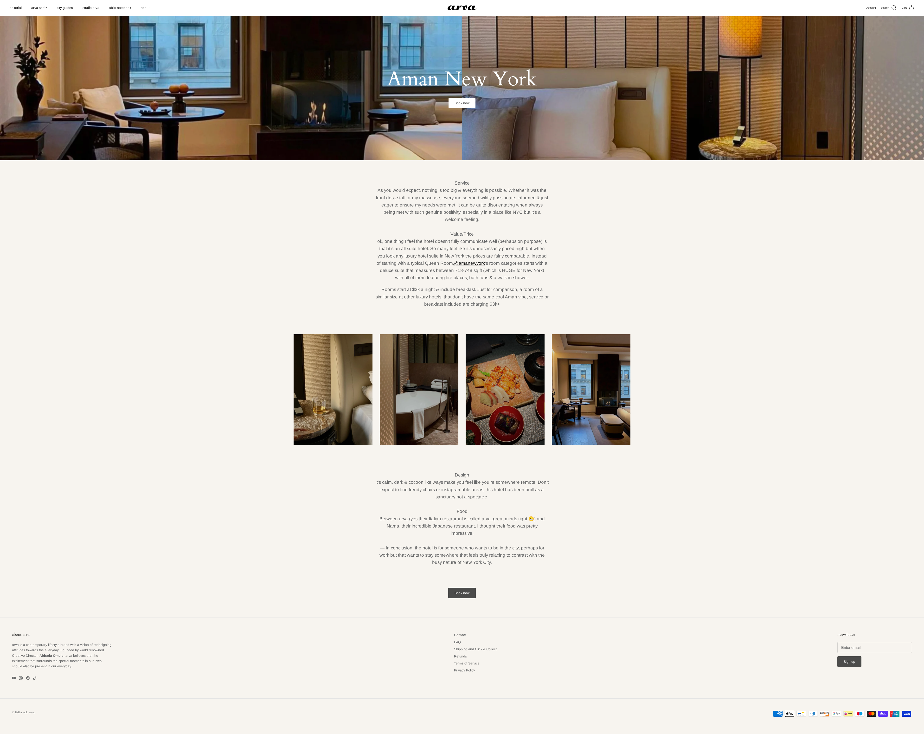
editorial (16, 8)
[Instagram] (21, 678)
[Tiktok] (35, 678)
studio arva (91, 8)
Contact (460, 635)
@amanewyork (469, 263)
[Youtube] (14, 678)
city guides (65, 8)
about (145, 8)
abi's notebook (120, 8)
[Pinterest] (28, 678)
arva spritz (39, 8)
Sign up (849, 661)
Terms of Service (467, 663)
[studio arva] (462, 8)
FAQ (457, 642)
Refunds (460, 656)
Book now (462, 103)
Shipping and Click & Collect (475, 649)
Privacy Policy (464, 670)
